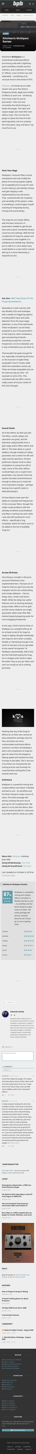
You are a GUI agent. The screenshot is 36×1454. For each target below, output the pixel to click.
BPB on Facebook (9, 1403)
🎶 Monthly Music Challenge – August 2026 (16, 1338)
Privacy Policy (11, 1449)
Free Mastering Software (11, 1368)
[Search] (30, 4)
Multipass (6, 85)
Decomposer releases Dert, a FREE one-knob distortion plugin (16, 1186)
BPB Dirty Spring (8, 1387)
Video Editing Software (10, 1366)
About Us (10, 1446)
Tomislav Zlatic (8, 875)
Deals (18, 10)
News (7, 10)
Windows (10, 1002)
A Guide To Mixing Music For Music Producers (15, 1300)
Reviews (5, 33)
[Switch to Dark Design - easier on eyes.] (33, 4)
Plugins (29, 10)
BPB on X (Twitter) (9, 1405)
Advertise (20, 1449)
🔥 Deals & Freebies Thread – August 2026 (17, 1330)
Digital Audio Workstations (12, 1364)
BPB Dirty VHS (8, 1382)
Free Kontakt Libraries (10, 1315)
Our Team (18, 1446)
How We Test (27, 1446)
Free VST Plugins (8, 1362)
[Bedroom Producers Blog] (18, 3)
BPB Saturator (8, 1389)
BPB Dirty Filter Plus (10, 1380)
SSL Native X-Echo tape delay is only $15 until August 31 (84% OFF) (17, 1195)
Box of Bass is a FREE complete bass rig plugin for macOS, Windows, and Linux (17, 1214)
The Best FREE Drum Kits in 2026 (14, 1308)
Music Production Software (12, 1360)
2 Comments (7, 47)
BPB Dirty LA (7, 1385)
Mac (4, 1002)
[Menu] (3, 4)
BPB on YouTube (8, 1401)
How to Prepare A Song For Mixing (15, 1292)
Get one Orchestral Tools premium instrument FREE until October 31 (15, 1205)
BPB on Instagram (9, 1409)
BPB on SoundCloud (10, 1407)
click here (26, 862)
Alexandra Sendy (19, 46)
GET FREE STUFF (7, 1170)
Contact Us (28, 1449)
